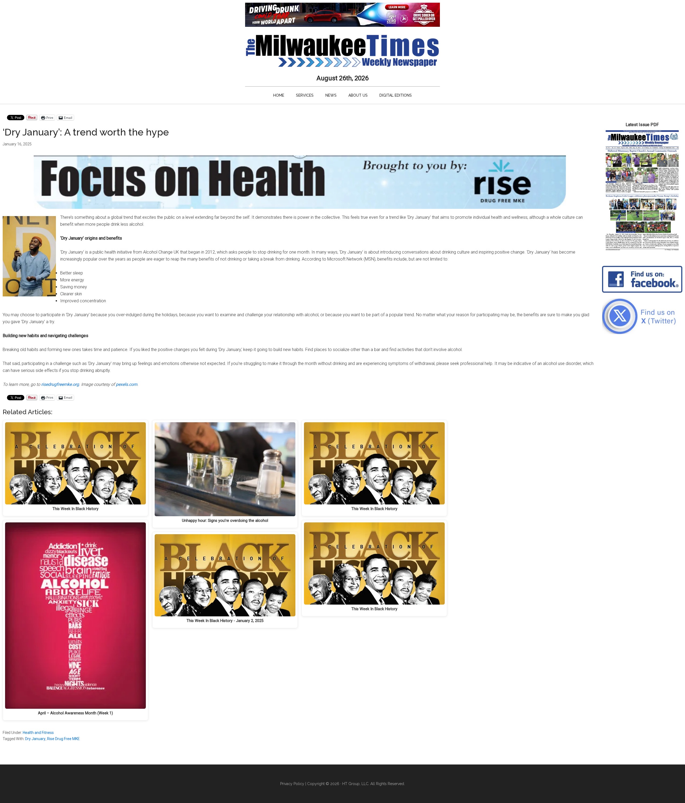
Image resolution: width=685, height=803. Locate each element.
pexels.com (126, 384)
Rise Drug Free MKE (63, 739)
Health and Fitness (38, 732)
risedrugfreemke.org (60, 384)
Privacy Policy (292, 784)
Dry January (35, 739)
